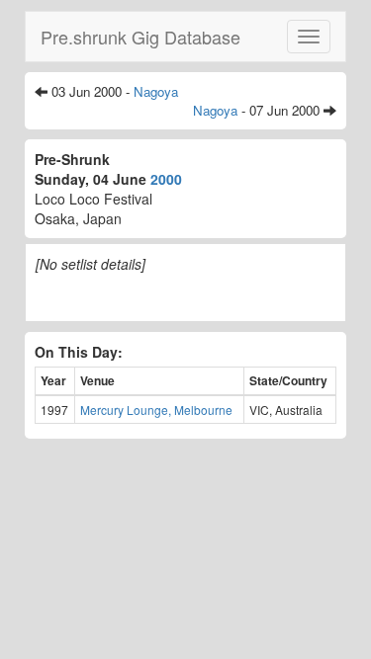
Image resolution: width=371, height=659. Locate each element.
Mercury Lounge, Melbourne (156, 409)
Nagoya (156, 91)
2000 (166, 179)
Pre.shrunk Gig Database (140, 36)
